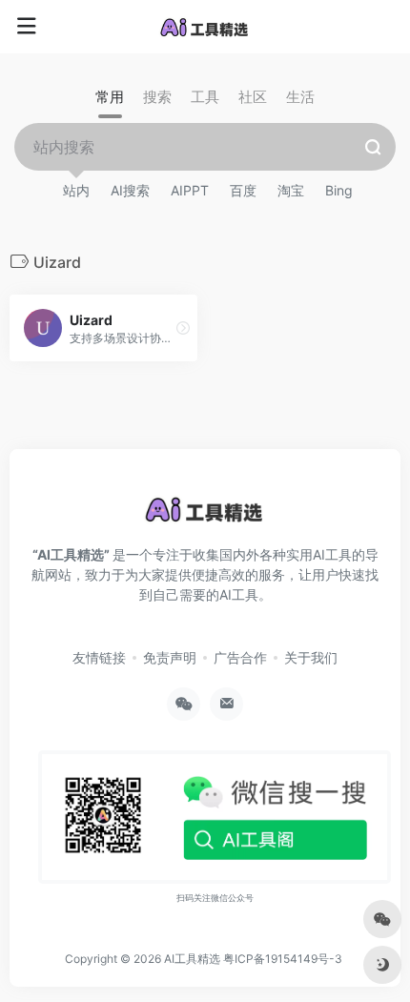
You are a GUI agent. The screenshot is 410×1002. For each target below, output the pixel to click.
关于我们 (311, 657)
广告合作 (240, 657)
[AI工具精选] (205, 27)
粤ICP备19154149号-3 (282, 958)
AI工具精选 (192, 958)
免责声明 (169, 657)
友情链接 (99, 657)
